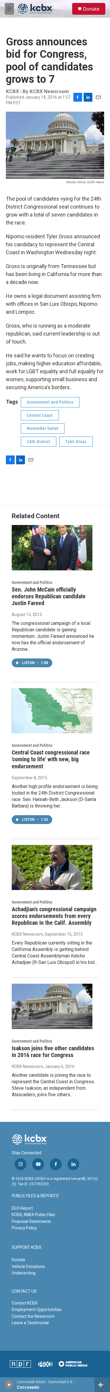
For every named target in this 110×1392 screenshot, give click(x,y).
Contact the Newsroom (33, 1316)
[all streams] (102, 1384)
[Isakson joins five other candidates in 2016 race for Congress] (52, 1006)
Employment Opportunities (37, 1309)
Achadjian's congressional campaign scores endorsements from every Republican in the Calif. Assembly (54, 916)
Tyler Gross (76, 441)
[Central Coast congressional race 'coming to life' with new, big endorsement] (52, 710)
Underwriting (23, 1273)
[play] (9, 1385)
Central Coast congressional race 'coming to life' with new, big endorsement (51, 759)
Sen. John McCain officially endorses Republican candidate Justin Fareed (49, 596)
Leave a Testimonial (30, 1322)
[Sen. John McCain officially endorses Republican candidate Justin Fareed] (52, 547)
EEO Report (22, 1208)
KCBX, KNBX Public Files (33, 1214)
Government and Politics (50, 402)
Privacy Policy (24, 1228)
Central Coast (40, 415)
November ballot (42, 428)
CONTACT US (24, 1291)
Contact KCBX (25, 1303)
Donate (91, 8)
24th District (38, 441)
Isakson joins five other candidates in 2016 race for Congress (53, 1052)
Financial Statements (31, 1221)
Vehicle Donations (28, 1266)
